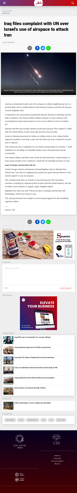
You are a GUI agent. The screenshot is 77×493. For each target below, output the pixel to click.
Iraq (43, 420)
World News (10, 420)
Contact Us (57, 455)
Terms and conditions (57, 461)
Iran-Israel (60, 420)
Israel (21, 420)
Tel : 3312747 (56, 442)
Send (66, 288)
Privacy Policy (57, 458)
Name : (6, 288)
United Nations (32, 420)
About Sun (57, 464)
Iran (51, 420)
